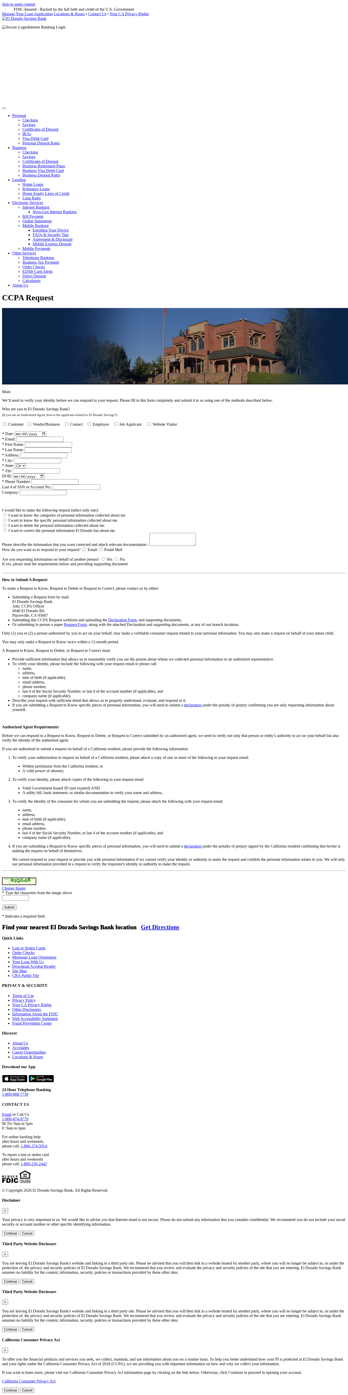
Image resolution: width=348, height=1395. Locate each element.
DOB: (7, 476)
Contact (76, 424)
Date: (8, 434)
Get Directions (160, 927)
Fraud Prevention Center (32, 1023)
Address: (10, 455)
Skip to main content (18, 4)
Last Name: (13, 450)
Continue (10, 1233)
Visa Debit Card (35, 138)
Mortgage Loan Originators (34, 957)
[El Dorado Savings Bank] (24, 18)
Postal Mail (113, 549)
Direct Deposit (34, 276)
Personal (19, 115)
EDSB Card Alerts (37, 271)
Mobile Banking (35, 225)
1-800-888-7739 (15, 1094)
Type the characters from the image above (37, 893)
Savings (28, 125)
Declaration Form (122, 620)
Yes (109, 559)
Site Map (19, 971)
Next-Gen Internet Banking (55, 212)
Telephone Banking (38, 258)
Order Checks (33, 267)
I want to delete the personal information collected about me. (56, 525)
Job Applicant (130, 424)
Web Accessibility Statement (35, 1018)
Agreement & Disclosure (53, 239)
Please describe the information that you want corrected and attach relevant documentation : (75, 544)
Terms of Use (23, 996)
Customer (17, 424)
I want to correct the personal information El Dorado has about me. (62, 530)
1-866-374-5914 (34, 1146)
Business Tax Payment (40, 262)
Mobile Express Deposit (52, 244)
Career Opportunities (29, 1052)
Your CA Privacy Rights (129, 14)
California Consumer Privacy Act (29, 1381)
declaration (193, 705)
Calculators (31, 280)
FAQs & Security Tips (51, 235)
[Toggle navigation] (4, 108)
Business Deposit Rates (41, 175)
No (122, 559)
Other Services (24, 253)
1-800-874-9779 (15, 1119)
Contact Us (97, 14)
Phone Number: (16, 481)
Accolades (20, 1047)
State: (8, 465)
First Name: (13, 444)
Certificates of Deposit (40, 129)
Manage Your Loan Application (27, 14)
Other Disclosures (26, 1009)
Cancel (27, 1233)
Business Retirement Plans (43, 166)
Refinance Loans (36, 189)
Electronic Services (27, 202)
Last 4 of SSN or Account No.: (27, 487)
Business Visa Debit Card (43, 170)
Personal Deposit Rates (41, 143)
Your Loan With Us (28, 962)
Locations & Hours (69, 14)
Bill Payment (32, 216)
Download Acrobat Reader (34, 966)
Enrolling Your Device (51, 230)
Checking (30, 120)
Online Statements (37, 221)
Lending (19, 180)
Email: (9, 439)
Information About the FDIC (35, 1014)
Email (92, 549)
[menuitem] (179, 129)
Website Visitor (165, 424)
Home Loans (32, 184)
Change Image (13, 888)
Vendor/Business (46, 424)
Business (19, 147)
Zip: (7, 470)
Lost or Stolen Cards (28, 948)
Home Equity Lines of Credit (45, 193)
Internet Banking (35, 207)
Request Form (75, 624)
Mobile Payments (36, 248)
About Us (20, 285)
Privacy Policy (24, 1000)
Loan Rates (31, 198)
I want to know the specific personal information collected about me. (63, 520)
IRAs (26, 134)
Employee (101, 424)
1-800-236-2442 (34, 1164)
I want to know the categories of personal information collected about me (66, 515)
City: (7, 460)
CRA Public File (25, 975)
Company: (10, 492)
